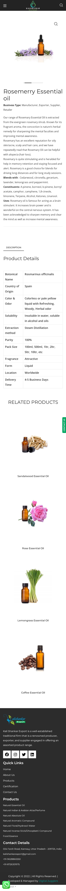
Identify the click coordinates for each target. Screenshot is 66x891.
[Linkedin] (32, 754)
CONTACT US (64, 425)
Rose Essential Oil (33, 548)
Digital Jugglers (48, 880)
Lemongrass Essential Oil (33, 620)
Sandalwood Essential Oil (33, 476)
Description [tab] (13, 247)
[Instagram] (15, 754)
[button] (61, 5)
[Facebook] (7, 754)
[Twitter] (24, 754)
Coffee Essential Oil (33, 692)
